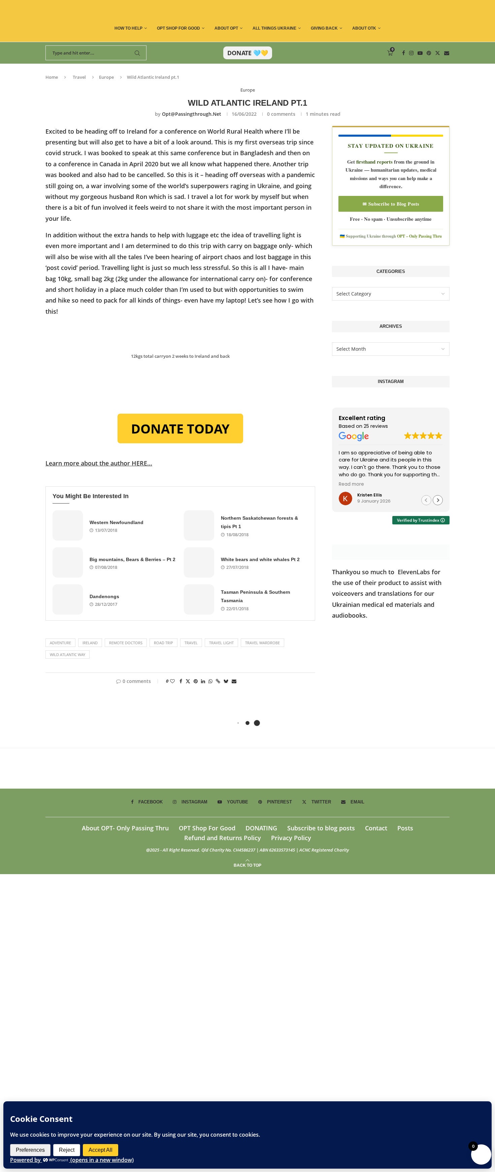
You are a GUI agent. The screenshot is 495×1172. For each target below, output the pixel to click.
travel (191, 642)
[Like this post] (172, 681)
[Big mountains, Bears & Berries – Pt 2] (68, 562)
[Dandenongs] (68, 599)
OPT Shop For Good (178, 28)
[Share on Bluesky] (226, 681)
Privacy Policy (291, 838)
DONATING (261, 828)
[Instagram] (411, 53)
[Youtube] (420, 53)
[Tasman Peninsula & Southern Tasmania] (199, 599)
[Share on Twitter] (188, 681)
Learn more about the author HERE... (98, 463)
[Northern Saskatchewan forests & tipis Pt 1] (199, 525)
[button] (438, 500)
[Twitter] (437, 53)
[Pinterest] (428, 53)
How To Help (128, 28)
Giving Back (324, 28)
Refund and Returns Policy (222, 838)
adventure (60, 642)
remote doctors (125, 642)
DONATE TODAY (180, 428)
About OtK (364, 28)
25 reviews (376, 426)
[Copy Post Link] (218, 681)
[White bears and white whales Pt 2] (199, 562)
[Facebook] (403, 53)
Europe (106, 77)
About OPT (226, 28)
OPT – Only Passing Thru (419, 236)
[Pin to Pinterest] (196, 681)
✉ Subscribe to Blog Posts (391, 203)
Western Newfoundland (116, 522)
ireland (90, 642)
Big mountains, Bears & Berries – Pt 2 (132, 559)
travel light (221, 642)
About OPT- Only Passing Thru (125, 828)
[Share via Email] (234, 681)
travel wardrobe (262, 642)
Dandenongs (104, 596)
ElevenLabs (414, 572)
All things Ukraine (274, 28)
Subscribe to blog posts (321, 828)
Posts (405, 828)
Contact (376, 828)
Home (51, 77)
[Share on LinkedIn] (203, 681)
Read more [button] (351, 484)
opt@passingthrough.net (191, 114)
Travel (79, 77)
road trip (163, 642)
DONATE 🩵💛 (247, 53)
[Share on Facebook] (180, 681)
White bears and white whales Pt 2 (260, 559)
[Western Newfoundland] (68, 525)
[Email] (447, 53)
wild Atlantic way (67, 654)
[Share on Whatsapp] (210, 681)
